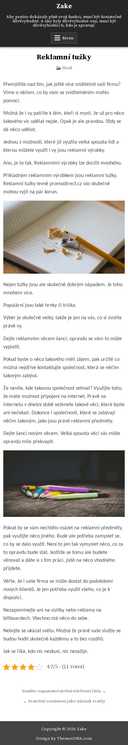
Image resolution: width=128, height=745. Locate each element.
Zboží (67, 68)
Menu (68, 38)
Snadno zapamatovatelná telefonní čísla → (64, 691)
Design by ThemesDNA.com (64, 738)
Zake (64, 6)
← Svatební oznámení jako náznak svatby (64, 701)
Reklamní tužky (63, 57)
